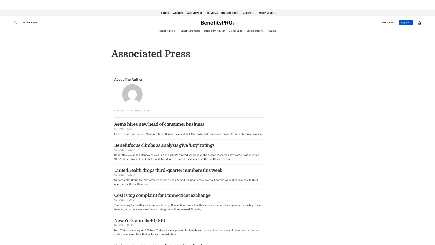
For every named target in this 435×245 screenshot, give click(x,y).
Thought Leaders (266, 12)
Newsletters (388, 22)
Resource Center (230, 12)
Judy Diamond (194, 12)
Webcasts (178, 12)
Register (405, 22)
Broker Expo (30, 22)
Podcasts (164, 12)
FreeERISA (212, 12)
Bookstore (248, 12)
